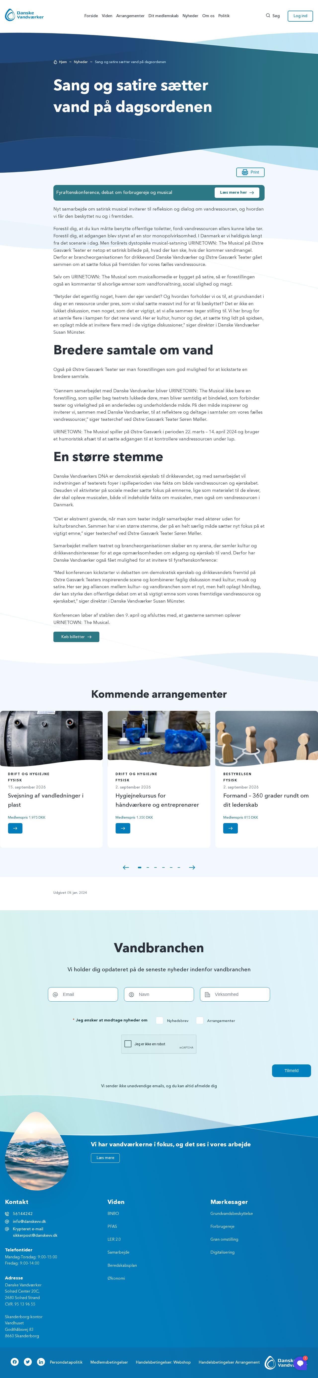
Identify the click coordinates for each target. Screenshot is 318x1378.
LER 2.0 (114, 1240)
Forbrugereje (222, 1227)
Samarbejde (118, 1253)
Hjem (63, 62)
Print (255, 172)
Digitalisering (222, 1253)
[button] (126, 867)
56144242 (23, 1214)
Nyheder (81, 62)
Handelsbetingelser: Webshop (163, 1362)
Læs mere (105, 1157)
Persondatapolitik (66, 1362)
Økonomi (116, 1279)
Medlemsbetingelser (109, 1362)
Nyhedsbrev (174, 1020)
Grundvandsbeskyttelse (231, 1214)
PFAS (112, 1227)
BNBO (113, 1214)
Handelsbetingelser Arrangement (229, 1362)
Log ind (300, 16)
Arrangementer (217, 1020)
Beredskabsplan (122, 1266)
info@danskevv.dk (29, 1221)
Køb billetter (73, 637)
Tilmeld (291, 1070)
